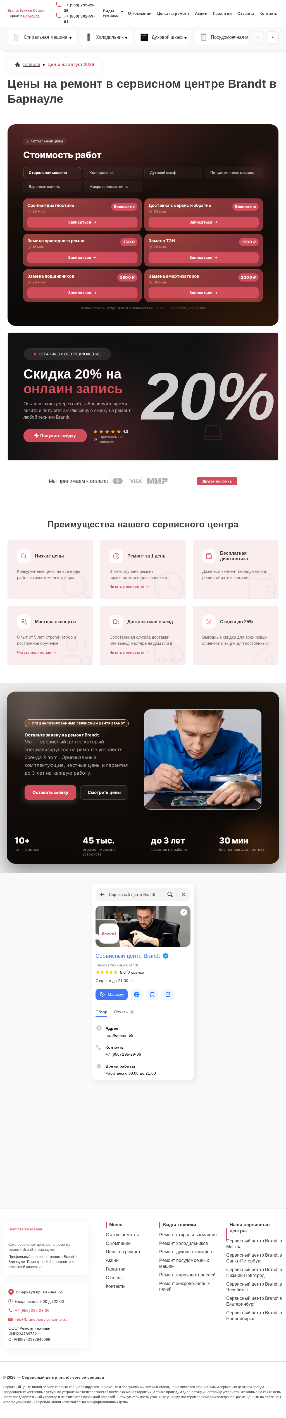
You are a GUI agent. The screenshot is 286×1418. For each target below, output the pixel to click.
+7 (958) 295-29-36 (79, 8)
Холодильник (110, 37)
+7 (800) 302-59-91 (79, 19)
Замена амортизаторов (174, 276)
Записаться (79, 222)
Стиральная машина (46, 37)
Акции (201, 13)
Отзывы (245, 13)
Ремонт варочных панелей (187, 1274)
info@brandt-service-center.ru (41, 1319)
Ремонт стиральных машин (187, 1234)
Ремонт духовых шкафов (185, 1251)
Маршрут (116, 994)
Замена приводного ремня (55, 240)
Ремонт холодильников (183, 1243)
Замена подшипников (50, 276)
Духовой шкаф (167, 37)
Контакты (268, 13)
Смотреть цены (104, 792)
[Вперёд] (272, 37)
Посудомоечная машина (236, 37)
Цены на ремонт (173, 13)
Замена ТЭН (162, 240)
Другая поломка (217, 481)
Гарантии (222, 13)
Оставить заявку (50, 792)
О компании (140, 13)
